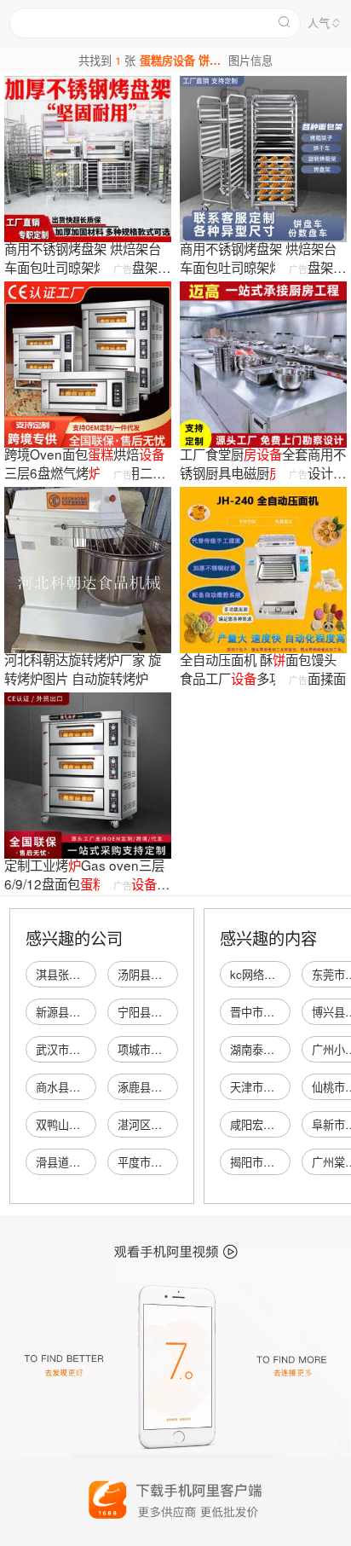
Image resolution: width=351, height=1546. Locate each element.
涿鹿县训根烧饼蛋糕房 (173, 1087)
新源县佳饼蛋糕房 (80, 1012)
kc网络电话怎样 (269, 974)
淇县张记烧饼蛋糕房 (85, 974)
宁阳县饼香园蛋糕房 (167, 1012)
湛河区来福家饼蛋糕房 (173, 1124)
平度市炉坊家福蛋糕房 (173, 1162)
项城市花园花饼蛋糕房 (173, 1049)
